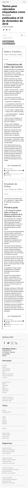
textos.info (7, 337)
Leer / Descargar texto (14, 165)
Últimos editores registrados (9, 479)
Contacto (4, 377)
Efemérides (5, 390)
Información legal (6, 400)
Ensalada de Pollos (10, 185)
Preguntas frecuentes (8, 374)
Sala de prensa (6, 382)
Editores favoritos (6, 481)
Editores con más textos (8, 483)
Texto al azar (5, 436)
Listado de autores (7, 458)
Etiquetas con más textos (8, 473)
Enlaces (4, 392)
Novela (6, 15)
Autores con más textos (8, 463)
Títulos (4, 418)
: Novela (8, 41)
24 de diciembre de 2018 (17, 174)
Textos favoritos (6, 453)
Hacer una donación (7, 375)
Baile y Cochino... (13, 51)
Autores (4, 420)
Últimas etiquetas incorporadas (10, 469)
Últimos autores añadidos (9, 460)
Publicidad (5, 385)
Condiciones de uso (7, 397)
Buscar (4, 410)
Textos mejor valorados (8, 451)
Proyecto (4, 365)
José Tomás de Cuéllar (13, 54)
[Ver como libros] (3, 29)
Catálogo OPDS (6, 412)
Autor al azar (5, 438)
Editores (4, 423)
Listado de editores (7, 478)
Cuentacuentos (6, 435)
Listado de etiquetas (7, 468)
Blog (3, 372)
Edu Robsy (8, 175)
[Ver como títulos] (6, 29)
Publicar (4, 428)
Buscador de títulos (7, 38)
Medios (4, 384)
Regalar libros (6, 433)
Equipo (4, 367)
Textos (4, 417)
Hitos (3, 387)
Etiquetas (4, 422)
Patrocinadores (6, 369)
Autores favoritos (6, 461)
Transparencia (6, 370)
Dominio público (9, 168)
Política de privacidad (8, 399)
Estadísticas (5, 389)
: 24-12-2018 (9, 44)
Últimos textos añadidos (8, 450)
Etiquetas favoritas (7, 471)
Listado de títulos (6, 448)
